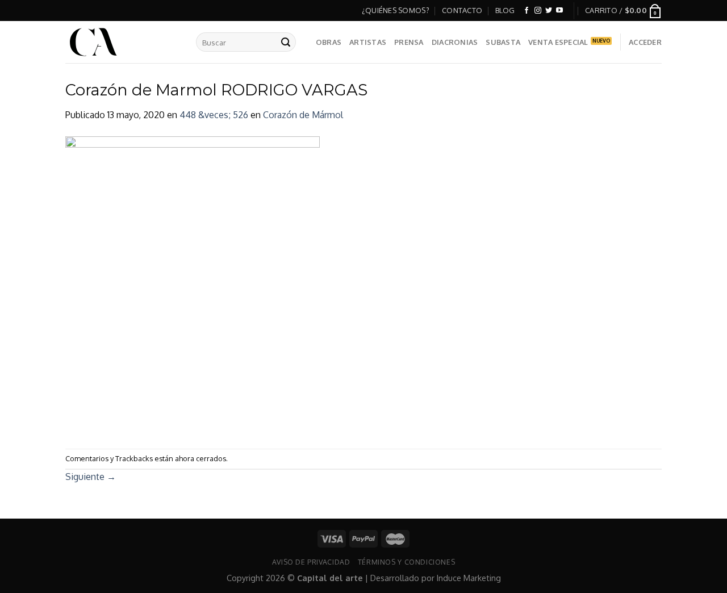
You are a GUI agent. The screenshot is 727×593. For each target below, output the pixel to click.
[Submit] (285, 42)
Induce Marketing (469, 578)
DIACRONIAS (455, 42)
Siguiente (90, 476)
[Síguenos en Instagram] (537, 11)
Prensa (409, 42)
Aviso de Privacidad (311, 561)
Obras (328, 42)
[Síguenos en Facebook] (526, 11)
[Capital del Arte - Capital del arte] (122, 42)
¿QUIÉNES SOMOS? (395, 10)
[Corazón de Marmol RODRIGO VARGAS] (192, 284)
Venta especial (558, 42)
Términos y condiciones (406, 561)
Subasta (503, 42)
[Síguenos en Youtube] (559, 11)
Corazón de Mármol (303, 114)
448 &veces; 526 (213, 114)
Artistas (367, 42)
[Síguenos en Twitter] (548, 11)
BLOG (505, 10)
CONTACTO (462, 10)
